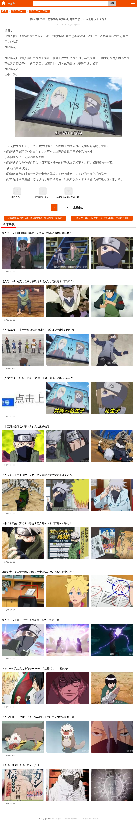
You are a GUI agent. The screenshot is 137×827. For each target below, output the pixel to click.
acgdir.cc (13, 3)
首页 (4, 11)
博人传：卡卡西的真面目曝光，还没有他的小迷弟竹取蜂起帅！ (37, 233)
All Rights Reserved (76, 818)
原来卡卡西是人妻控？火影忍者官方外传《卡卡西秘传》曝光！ (37, 523)
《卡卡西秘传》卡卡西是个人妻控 (20, 765)
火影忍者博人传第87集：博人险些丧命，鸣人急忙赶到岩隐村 (35, 218)
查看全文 (78, 207)
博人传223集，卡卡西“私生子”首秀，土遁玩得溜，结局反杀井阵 (37, 378)
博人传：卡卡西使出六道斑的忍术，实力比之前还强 (30, 620)
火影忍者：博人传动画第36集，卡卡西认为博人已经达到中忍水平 (38, 571)
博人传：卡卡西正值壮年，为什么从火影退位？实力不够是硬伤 (37, 474)
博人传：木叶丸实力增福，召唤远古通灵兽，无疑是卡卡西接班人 (38, 281)
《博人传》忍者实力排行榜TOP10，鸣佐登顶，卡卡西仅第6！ (36, 668)
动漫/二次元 (18, 11)
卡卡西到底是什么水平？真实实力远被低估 (25, 426)
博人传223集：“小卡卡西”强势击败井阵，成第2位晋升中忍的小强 (38, 329)
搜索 (112, 3)
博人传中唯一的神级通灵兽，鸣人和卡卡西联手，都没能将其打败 (38, 716)
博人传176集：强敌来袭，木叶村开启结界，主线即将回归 (102, 218)
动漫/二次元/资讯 (39, 11)
